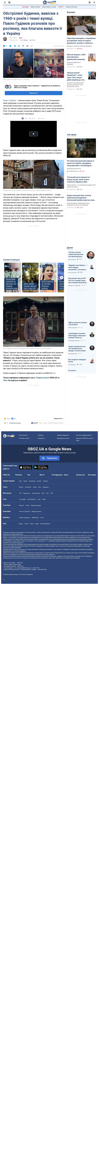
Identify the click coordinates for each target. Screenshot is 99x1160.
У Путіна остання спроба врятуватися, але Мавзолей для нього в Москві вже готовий (75, 254)
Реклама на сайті (24, 438)
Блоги (66, 475)
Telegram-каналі (42, 378)
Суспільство (80, 475)
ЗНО (47, 493)
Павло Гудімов (9, 100)
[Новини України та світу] (34, 423)
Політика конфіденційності (84, 435)
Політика (18, 475)
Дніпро (39, 481)
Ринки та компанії (24, 511)
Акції (39, 499)
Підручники (26, 493)
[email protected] (25, 569)
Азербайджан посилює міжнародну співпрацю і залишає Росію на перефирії (77, 336)
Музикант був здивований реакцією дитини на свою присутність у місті (75, 84)
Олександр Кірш (72, 327)
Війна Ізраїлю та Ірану (49, 7)
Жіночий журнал (45, 523)
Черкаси (45, 481)
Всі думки (71, 370)
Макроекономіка (36, 511)
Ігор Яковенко (72, 364)
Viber (5, 380)
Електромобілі (31, 499)
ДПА (43, 493)
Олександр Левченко (74, 340)
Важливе (71, 12)
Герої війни (25, 7)
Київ (20, 481)
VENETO (60, 7)
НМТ (51, 493)
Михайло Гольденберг (74, 285)
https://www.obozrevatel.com (67, 532)
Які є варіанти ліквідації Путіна (77, 361)
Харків (25, 481)
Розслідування (57, 475)
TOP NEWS (71, 135)
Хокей (35, 487)
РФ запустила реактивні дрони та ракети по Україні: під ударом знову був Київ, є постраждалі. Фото (80, 163)
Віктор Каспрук (72, 272)
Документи (41, 438)
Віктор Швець (72, 259)
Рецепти (21, 505)
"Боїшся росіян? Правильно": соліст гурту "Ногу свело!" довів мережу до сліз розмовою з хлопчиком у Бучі (76, 76)
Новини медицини (24, 517)
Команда (40, 435)
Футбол (21, 487)
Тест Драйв (22, 499)
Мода (37, 523)
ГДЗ (20, 493)
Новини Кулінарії (36, 505)
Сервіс (44, 499)
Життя (42, 475)
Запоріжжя (32, 481)
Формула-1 (46, 487)
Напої (27, 505)
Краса (32, 523)
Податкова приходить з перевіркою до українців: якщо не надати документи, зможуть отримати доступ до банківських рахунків (81, 40)
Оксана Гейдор (13, 37)
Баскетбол (28, 487)
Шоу (41, 423)
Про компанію (23, 435)
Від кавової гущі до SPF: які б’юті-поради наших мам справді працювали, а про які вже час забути (77, 280)
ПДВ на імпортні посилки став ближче (77, 324)
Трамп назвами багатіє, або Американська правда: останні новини (77, 349)
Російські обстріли (71, 7)
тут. (54, 373)
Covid (41, 517)
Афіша (21, 523)
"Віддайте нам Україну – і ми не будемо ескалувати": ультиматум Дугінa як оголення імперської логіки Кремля (77, 267)
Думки (70, 247)
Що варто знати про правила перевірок (79, 46)
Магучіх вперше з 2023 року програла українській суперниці (76, 57)
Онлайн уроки (36, 493)
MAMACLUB (35, 517)
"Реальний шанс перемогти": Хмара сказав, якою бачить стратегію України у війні (78, 179)
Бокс (39, 487)
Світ (28, 475)
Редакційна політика (15, 423)
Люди (20, 37)
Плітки (26, 523)
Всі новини (92, 475)
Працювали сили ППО (74, 168)
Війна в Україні (35, 7)
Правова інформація (63, 435)
